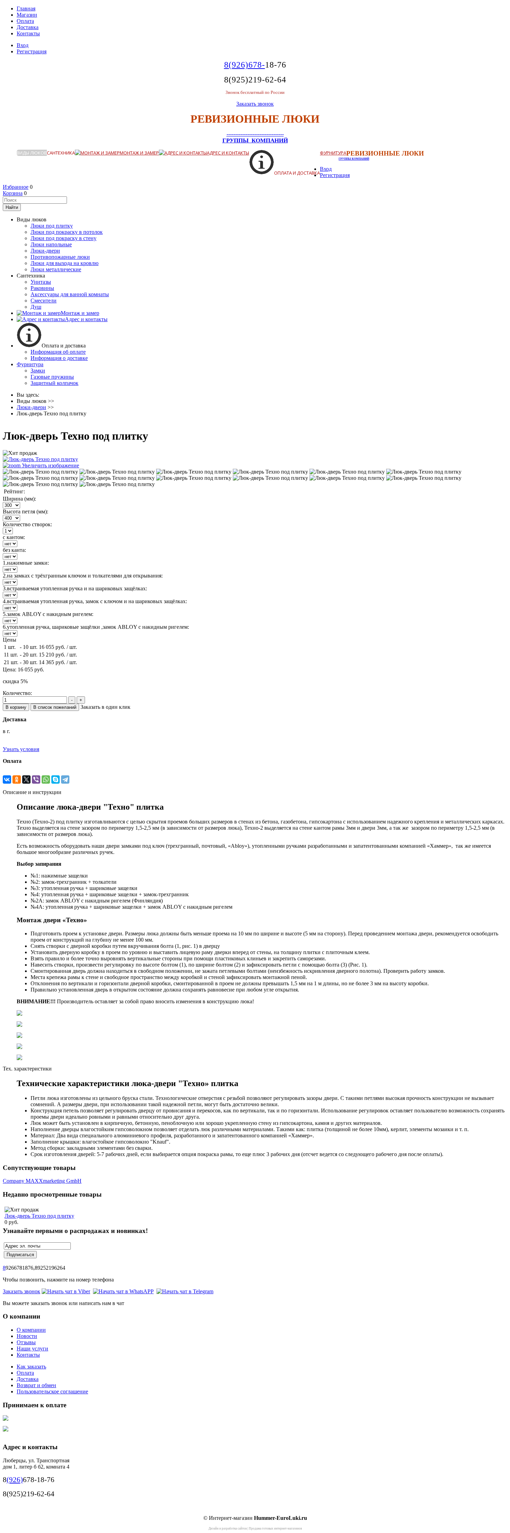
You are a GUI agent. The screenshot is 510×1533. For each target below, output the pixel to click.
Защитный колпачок (54, 383)
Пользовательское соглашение (52, 1391)
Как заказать (31, 1366)
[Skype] (55, 779)
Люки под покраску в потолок (67, 232)
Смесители (44, 300)
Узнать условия (21, 749)
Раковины (42, 288)
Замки (38, 370)
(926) (15, 1479)
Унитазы (41, 282)
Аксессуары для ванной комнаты (70, 294)
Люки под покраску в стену (63, 238)
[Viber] (36, 779)
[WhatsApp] (46, 779)
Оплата (25, 21)
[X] (26, 779)
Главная (26, 8)
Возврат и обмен (36, 1385)
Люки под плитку (52, 226)
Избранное (15, 187)
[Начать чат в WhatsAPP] (123, 1291)
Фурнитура (333, 153)
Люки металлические (56, 269)
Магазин (27, 15)
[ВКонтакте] (7, 779)
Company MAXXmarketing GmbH (42, 1181)
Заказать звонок (255, 104)
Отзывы (26, 1342)
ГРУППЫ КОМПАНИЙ (255, 140)
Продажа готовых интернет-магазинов (275, 1528)
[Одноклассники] (16, 779)
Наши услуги (32, 1348)
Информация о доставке (59, 358)
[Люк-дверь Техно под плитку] (40, 472)
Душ (36, 307)
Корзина (13, 193)
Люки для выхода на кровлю (65, 263)
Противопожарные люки (60, 257)
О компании (31, 1330)
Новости (27, 1336)
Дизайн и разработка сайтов (228, 1528)
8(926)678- (244, 64)
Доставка (28, 27)
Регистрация (31, 51)
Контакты (28, 33)
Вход (22, 45)
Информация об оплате (58, 352)
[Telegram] (65, 779)
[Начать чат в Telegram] (184, 1291)
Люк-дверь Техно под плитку (39, 1216)
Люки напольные (51, 244)
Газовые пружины (52, 377)
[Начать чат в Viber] (66, 1291)
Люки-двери (45, 251)
